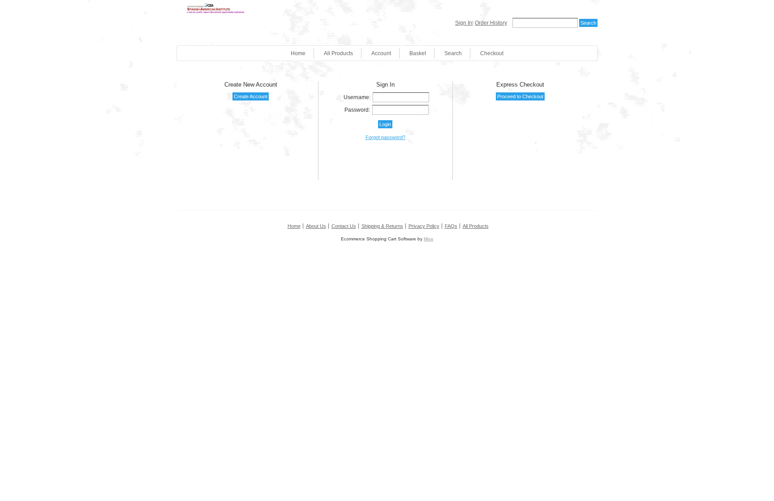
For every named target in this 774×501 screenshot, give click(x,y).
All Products (338, 53)
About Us (316, 226)
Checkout (491, 53)
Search (453, 53)
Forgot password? (385, 137)
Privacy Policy (423, 226)
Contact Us (343, 226)
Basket (417, 53)
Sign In (463, 23)
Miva (428, 238)
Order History (491, 23)
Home (298, 53)
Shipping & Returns (382, 226)
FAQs (451, 226)
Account (381, 53)
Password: (357, 110)
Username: (357, 97)
